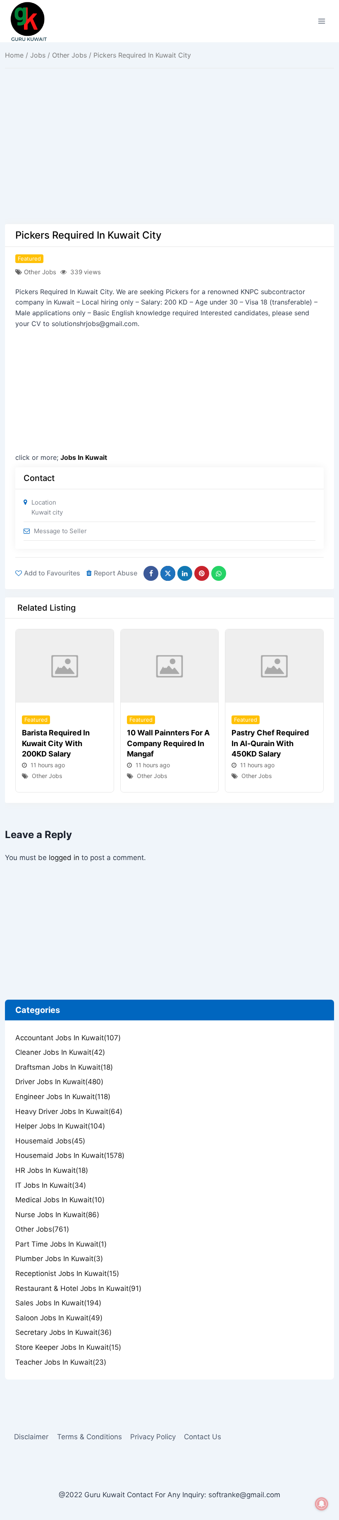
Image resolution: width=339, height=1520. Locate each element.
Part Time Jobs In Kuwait (61, 1244)
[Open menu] (321, 20)
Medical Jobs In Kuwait (60, 1200)
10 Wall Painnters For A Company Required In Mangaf (168, 743)
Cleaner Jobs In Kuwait (60, 1052)
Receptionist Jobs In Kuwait (67, 1273)
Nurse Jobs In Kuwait (57, 1215)
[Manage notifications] (321, 1503)
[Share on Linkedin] (184, 573)
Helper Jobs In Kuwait (60, 1126)
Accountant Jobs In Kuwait (68, 1038)
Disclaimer (31, 1437)
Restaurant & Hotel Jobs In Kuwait (78, 1288)
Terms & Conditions (89, 1437)
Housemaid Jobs (50, 1141)
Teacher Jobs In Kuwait (60, 1362)
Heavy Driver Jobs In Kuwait (68, 1111)
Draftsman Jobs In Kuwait (64, 1067)
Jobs (37, 55)
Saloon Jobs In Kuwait (59, 1318)
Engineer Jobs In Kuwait (62, 1096)
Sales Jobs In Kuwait (58, 1303)
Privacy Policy (153, 1437)
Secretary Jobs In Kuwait (63, 1332)
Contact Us (202, 1437)
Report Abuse (115, 573)
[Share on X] (167, 573)
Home (14, 55)
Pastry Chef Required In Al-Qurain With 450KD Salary (270, 743)
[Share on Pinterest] (201, 573)
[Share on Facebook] (150, 573)
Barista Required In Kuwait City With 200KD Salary (56, 743)
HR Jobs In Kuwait (51, 1170)
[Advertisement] (169, 163)
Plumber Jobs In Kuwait (59, 1258)
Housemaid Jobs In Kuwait (69, 1155)
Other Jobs (69, 55)
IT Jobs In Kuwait (50, 1185)
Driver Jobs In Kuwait (59, 1082)
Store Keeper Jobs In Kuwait (68, 1347)
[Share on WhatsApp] (218, 573)
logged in (64, 857)
